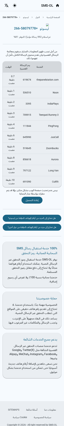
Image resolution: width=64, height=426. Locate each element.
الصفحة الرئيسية (53, 17)
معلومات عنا (50, 409)
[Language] (6, 5)
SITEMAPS (13, 409)
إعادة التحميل (32, 200)
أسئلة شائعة (31, 409)
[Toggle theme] (14, 5)
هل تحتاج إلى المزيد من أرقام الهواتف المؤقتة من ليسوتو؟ (32, 218)
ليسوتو (26, 17)
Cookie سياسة (20, 417)
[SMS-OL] (57, 5)
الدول (37, 17)
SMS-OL (47, 5)
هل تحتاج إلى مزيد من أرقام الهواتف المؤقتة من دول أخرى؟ (32, 227)
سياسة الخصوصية (42, 417)
